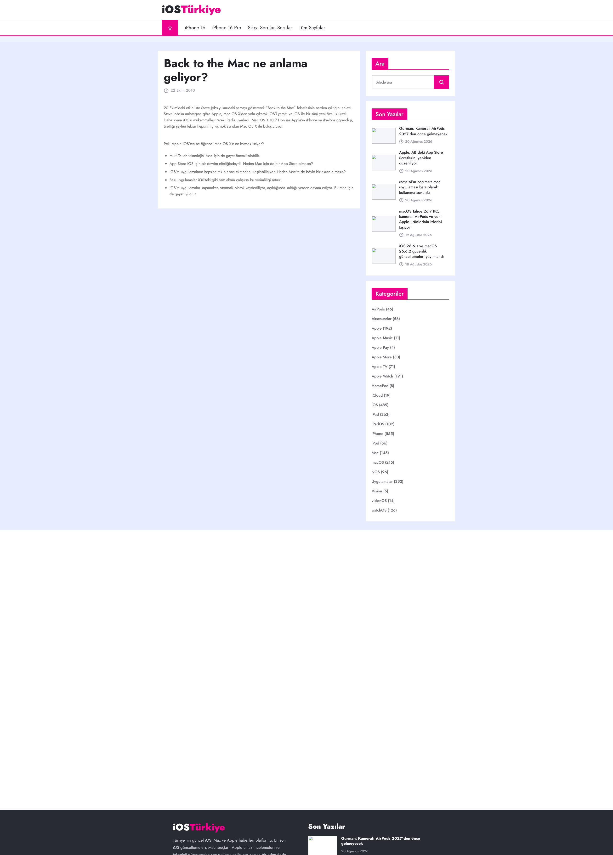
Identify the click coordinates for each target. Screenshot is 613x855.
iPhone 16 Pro (226, 27)
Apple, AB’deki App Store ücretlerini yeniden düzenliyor (421, 158)
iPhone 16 (195, 27)
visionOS (379, 500)
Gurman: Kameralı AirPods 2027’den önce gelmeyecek (423, 131)
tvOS (376, 472)
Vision (377, 491)
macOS (378, 462)
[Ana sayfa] (170, 27)
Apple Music (382, 338)
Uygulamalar (382, 481)
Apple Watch (382, 376)
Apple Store (382, 357)
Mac (375, 453)
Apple (377, 328)
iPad (375, 414)
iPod (375, 443)
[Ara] (441, 82)
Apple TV (379, 366)
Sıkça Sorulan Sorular (270, 27)
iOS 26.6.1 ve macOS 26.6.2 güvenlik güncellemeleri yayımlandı (421, 251)
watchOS (379, 510)
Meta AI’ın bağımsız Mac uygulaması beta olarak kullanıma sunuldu (419, 187)
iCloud (377, 395)
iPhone (377, 433)
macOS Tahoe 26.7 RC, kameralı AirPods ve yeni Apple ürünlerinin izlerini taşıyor (420, 219)
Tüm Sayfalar (312, 27)
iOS (375, 405)
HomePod (380, 385)
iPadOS (378, 424)
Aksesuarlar (382, 318)
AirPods (378, 309)
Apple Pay (380, 347)
